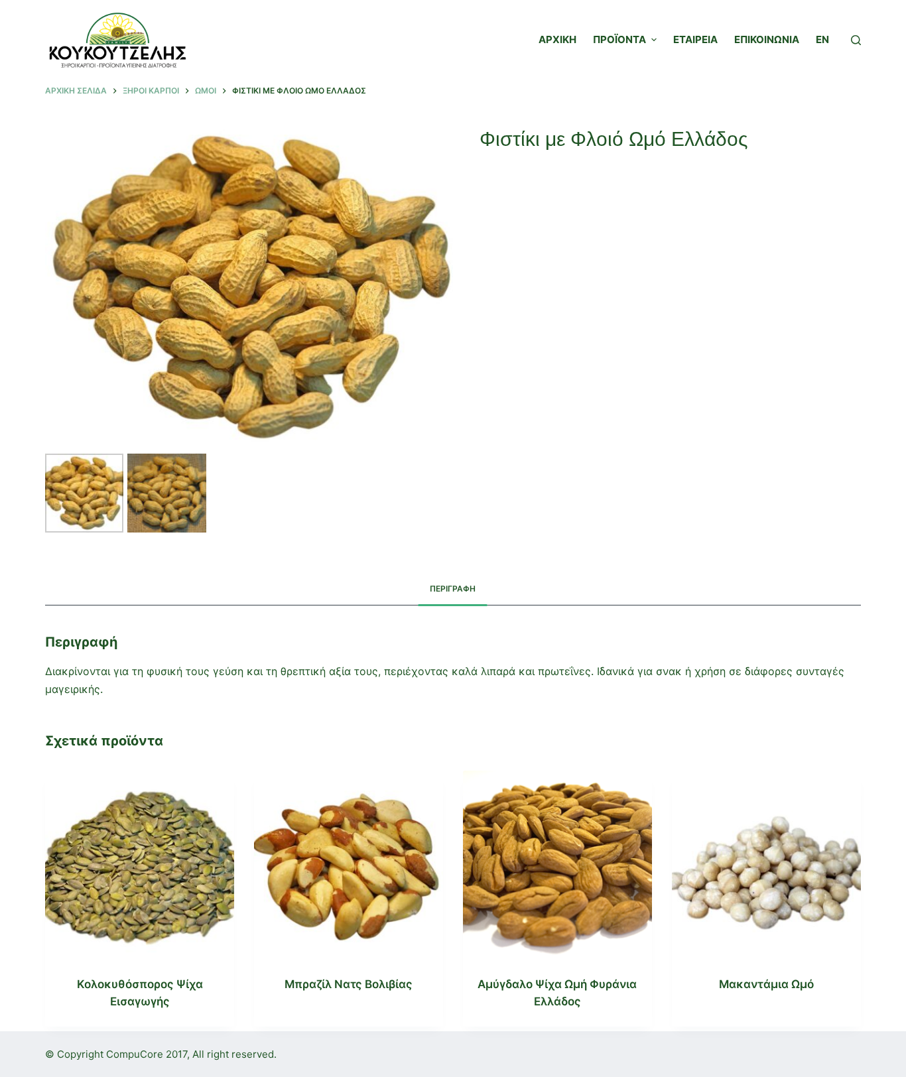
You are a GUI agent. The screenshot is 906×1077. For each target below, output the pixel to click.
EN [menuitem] (822, 39)
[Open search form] (856, 40)
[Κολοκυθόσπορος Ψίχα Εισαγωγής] (139, 865)
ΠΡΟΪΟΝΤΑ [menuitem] (619, 39)
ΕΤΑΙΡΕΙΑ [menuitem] (695, 39)
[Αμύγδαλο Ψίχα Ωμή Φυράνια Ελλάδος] (557, 865)
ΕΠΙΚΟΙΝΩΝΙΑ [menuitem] (766, 39)
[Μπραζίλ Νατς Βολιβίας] (348, 865)
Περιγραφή (453, 589)
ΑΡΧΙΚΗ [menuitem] (557, 39)
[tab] (452, 589)
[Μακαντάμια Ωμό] (766, 865)
